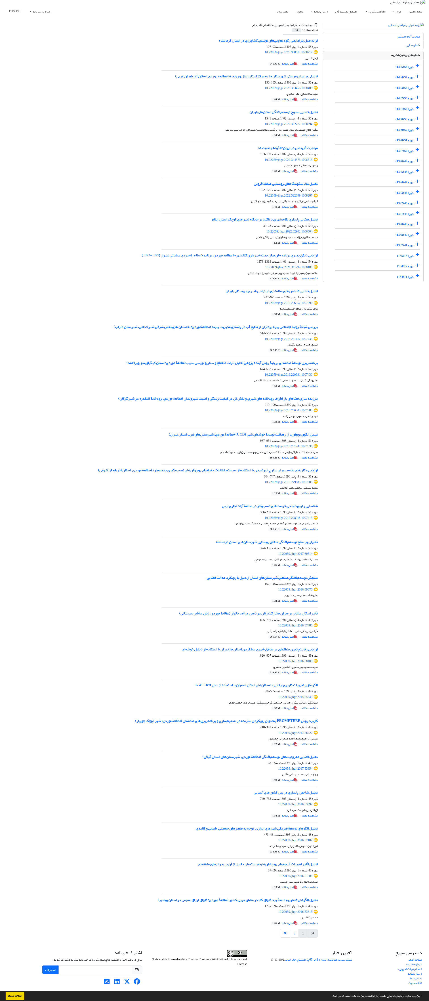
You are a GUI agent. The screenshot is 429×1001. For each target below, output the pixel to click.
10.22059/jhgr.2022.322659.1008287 (288, 196)
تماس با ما (282, 11)
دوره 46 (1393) (404, 193)
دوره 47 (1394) (404, 182)
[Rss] (107, 983)
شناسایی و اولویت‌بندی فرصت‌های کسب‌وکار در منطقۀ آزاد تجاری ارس (270, 506)
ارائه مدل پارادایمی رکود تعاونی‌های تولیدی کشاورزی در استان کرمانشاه (268, 40)
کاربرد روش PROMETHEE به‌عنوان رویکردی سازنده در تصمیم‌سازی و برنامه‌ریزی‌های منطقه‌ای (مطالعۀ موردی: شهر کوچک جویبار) (226, 720)
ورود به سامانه (41, 11)
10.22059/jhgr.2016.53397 (295, 804)
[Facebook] (137, 983)
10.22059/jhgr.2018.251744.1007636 (288, 446)
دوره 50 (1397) (404, 151)
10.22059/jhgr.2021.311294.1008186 (288, 267)
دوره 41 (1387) (404, 245)
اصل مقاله (282, 64)
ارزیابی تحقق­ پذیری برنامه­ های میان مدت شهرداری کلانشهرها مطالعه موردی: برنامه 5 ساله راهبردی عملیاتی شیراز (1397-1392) (230, 255)
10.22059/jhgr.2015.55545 (295, 697)
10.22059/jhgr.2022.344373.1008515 (288, 160)
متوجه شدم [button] (15, 995)
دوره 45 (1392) (404, 203)
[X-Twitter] (127, 983)
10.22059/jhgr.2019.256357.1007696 (288, 303)
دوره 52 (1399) (404, 130)
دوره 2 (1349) (405, 266)
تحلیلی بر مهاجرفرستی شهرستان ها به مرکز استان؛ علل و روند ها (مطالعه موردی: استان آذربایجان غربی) (246, 76)
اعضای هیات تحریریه (409, 969)
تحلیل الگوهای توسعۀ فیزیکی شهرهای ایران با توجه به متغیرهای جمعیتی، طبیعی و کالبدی (257, 828)
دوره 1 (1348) (405, 277)
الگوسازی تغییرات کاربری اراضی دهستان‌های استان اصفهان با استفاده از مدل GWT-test (257, 685)
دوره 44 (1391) (404, 214)
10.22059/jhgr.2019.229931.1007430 (288, 375)
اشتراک (50, 969)
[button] (330, 996)
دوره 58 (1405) (404, 67)
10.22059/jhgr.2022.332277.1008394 (288, 124)
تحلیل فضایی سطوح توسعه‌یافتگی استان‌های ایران (284, 112)
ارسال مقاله (321, 11)
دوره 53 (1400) (404, 119)
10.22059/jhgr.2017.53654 (295, 769)
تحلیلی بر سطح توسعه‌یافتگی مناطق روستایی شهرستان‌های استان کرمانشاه (267, 541)
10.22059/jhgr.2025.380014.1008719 (288, 52)
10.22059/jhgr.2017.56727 (295, 733)
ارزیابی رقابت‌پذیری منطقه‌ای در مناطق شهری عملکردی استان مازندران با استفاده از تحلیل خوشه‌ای (250, 649)
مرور (398, 11)
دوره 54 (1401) (404, 109)
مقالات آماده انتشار (408, 37)
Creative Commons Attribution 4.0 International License (217, 961)
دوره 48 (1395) (404, 172)
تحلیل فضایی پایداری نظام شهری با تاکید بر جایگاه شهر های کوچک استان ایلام (265, 219)
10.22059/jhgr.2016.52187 (295, 840)
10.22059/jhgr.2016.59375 (295, 589)
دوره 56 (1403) (404, 88)
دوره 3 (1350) (405, 256)
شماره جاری (413, 45)
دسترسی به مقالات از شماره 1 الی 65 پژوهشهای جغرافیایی (318, 960)
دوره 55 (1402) (404, 98)
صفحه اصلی (416, 11)
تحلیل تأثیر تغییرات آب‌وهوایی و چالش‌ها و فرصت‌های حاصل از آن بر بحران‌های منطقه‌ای (258, 864)
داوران (300, 11)
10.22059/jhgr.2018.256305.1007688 (288, 410)
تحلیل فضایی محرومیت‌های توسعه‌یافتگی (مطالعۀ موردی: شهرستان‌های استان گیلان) (260, 756)
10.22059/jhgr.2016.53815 (295, 912)
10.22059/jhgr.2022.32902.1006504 (289, 231)
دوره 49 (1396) (404, 161)
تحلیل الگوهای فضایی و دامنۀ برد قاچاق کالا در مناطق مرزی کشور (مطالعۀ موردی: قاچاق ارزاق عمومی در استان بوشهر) (238, 899)
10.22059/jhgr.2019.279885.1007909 (288, 482)
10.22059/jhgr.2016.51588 (295, 876)
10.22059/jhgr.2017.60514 (295, 554)
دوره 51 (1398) (404, 140)
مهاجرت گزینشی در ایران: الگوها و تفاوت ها (288, 147)
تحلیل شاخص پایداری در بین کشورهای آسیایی (286, 792)
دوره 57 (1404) (404, 77)
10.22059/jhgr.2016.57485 (295, 625)
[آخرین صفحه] (285, 933)
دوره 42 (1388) (404, 235)
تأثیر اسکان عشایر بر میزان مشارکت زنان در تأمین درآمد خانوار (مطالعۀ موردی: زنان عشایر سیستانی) (248, 613)
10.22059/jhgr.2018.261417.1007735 (288, 339)
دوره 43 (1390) (404, 224)
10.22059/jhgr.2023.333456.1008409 (288, 88)
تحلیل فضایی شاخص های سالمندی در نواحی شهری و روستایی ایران (272, 291)
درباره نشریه (414, 964)
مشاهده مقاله (309, 64)
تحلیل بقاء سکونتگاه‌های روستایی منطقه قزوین (286, 183)
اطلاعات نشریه (376, 11)
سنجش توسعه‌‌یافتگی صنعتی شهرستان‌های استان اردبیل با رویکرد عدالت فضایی (262, 577)
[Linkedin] (117, 983)
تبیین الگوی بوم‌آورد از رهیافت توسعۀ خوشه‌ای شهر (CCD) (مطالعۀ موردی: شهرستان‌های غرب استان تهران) (243, 434)
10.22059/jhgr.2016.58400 (295, 661)
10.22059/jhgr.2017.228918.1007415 (288, 518)
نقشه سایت (415, 983)
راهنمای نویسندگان (346, 11)
